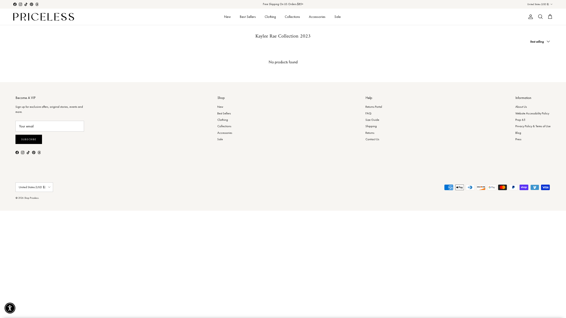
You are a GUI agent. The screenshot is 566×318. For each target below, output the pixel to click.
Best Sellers (248, 16)
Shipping (371, 126)
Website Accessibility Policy (532, 113)
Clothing (270, 16)
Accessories (317, 16)
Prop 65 (520, 120)
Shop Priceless (31, 197)
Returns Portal (373, 107)
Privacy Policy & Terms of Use (533, 126)
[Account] (529, 16)
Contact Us (372, 139)
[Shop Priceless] (43, 17)
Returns (369, 133)
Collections (292, 16)
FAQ (368, 113)
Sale (337, 16)
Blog (518, 133)
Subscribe (28, 139)
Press (518, 139)
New (227, 16)
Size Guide (372, 120)
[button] (9, 308)
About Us (521, 107)
